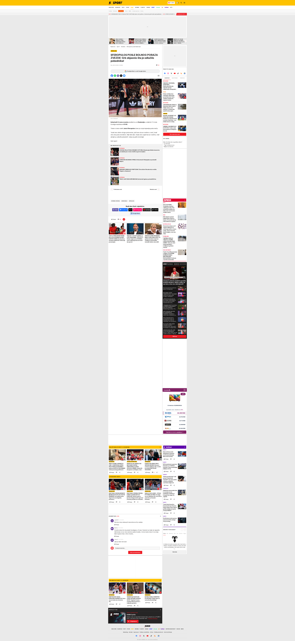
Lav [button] (177, 533)
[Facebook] (164, 73)
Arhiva (151, 632)
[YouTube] (174, 73)
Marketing (125, 632)
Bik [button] (167, 533)
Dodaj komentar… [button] (120, 548)
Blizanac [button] (171, 533)
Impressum (136, 632)
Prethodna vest (118, 189)
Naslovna (113, 46)
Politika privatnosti (158, 632)
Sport (118, 46)
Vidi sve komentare (135, 552)
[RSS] (181, 73)
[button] (158, 65)
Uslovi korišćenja (168, 632)
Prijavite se (133, 621)
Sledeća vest (153, 189)
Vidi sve (175, 336)
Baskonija (124, 200)
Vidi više (174, 552)
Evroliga (131, 200)
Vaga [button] (184, 533)
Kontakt (131, 632)
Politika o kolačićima (144, 632)
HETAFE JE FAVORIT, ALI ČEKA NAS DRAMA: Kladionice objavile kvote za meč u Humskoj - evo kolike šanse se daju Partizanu (132, 14)
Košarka (123, 46)
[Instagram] (168, 73)
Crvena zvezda (115, 200)
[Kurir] (115, 3)
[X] (171, 73)
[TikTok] (178, 73)
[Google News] (184, 73)
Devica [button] (180, 533)
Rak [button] (175, 533)
